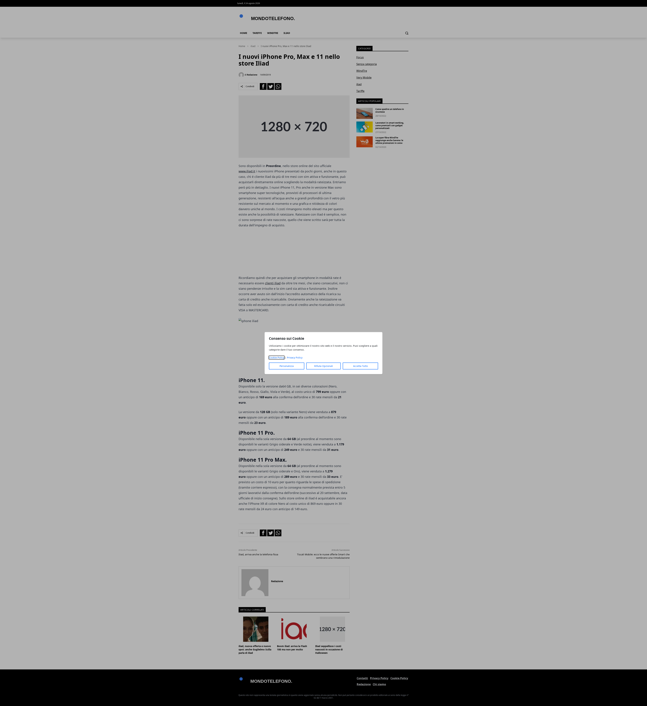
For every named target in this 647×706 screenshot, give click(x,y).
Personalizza (287, 366)
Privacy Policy (294, 357)
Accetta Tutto (360, 366)
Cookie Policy (276, 357)
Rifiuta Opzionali (323, 366)
